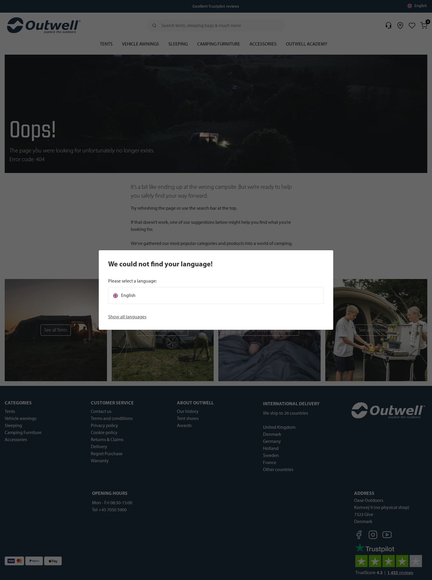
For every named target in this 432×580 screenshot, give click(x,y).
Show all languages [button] (127, 317)
